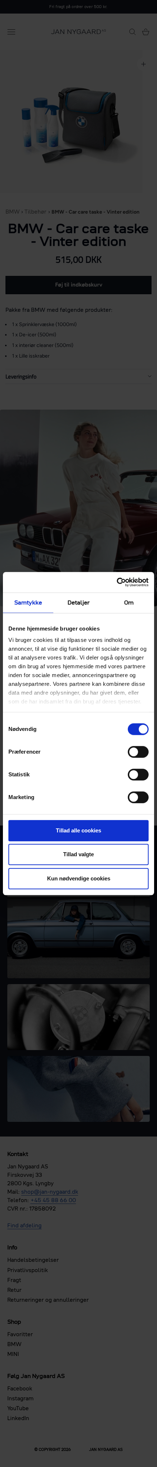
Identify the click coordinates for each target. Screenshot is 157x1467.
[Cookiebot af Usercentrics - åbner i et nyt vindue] (117, 582)
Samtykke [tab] (28, 602)
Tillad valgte (78, 854)
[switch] (138, 752)
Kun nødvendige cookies (78, 878)
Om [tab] (129, 602)
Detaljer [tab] (78, 602)
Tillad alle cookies (78, 830)
